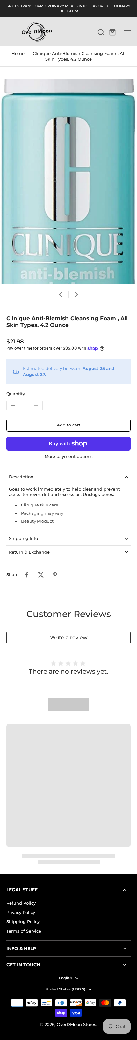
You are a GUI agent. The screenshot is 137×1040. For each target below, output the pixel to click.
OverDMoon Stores (76, 1024)
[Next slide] (76, 294)
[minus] (13, 405)
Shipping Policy (23, 921)
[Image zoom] (68, 181)
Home (18, 53)
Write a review (68, 638)
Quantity (15, 393)
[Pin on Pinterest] (55, 575)
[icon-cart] (112, 31)
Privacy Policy (20, 912)
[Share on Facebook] (27, 575)
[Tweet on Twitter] (41, 575)
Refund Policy (21, 903)
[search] (101, 31)
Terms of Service (23, 931)
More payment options (69, 457)
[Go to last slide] (60, 294)
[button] (68, 425)
